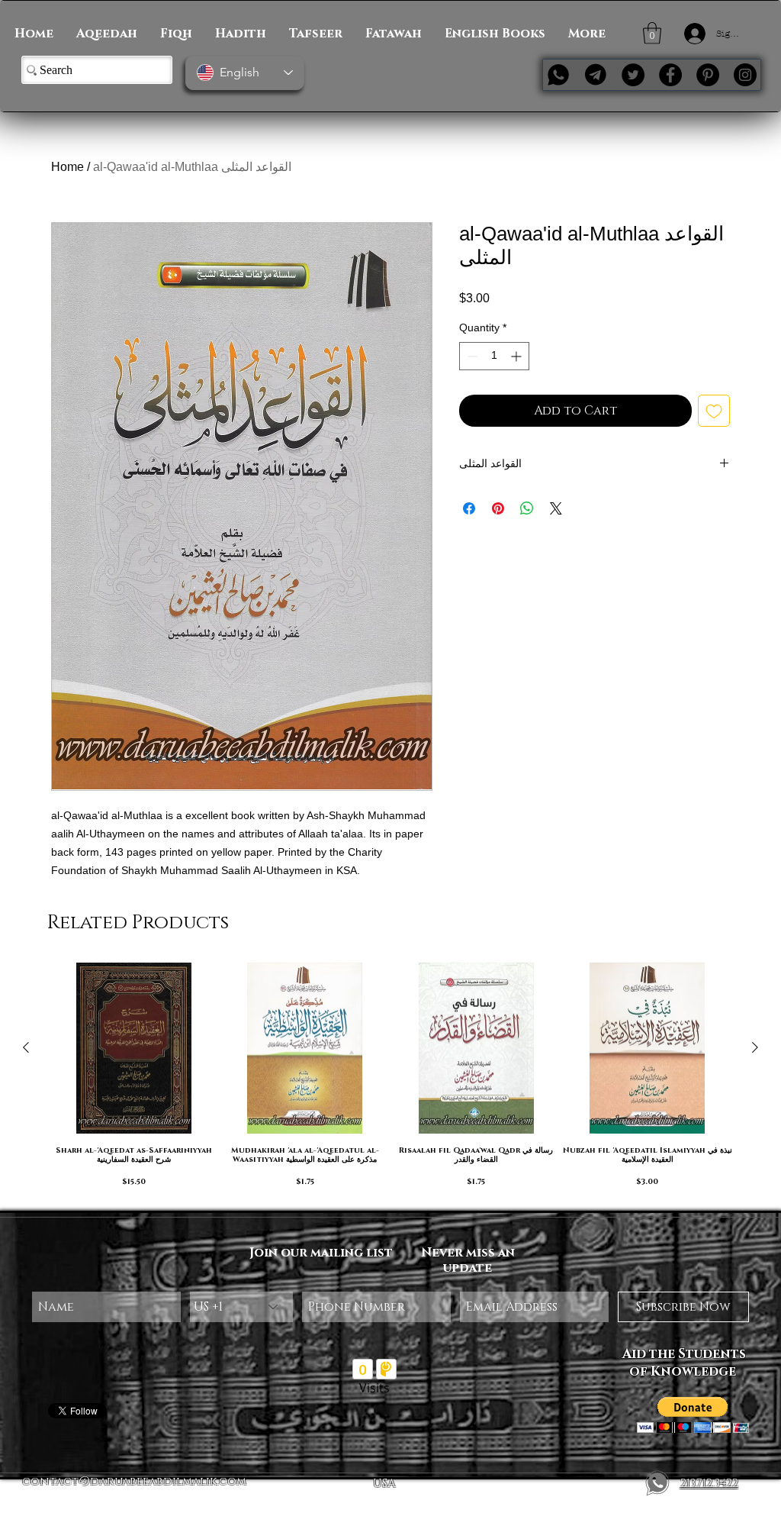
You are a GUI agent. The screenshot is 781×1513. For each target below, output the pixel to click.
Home (67, 166)
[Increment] (517, 356)
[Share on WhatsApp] (527, 508)
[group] (390, 1080)
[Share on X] (556, 508)
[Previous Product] (26, 1047)
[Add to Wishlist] (714, 411)
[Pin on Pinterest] (498, 508)
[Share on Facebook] (469, 508)
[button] (652, 33)
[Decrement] (470, 356)
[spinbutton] (494, 356)
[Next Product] (755, 1047)
